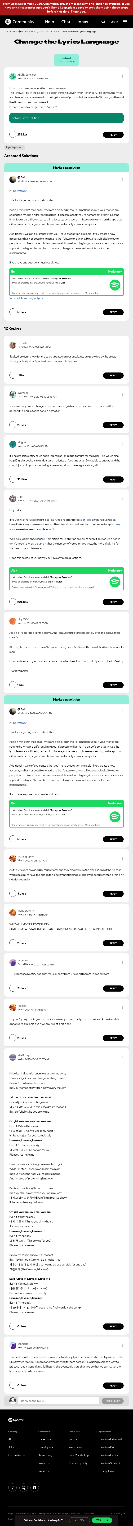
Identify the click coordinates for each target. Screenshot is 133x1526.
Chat (65, 22)
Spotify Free (106, 1471)
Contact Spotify (78, 1463)
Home (24, 31)
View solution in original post (26, 298)
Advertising (45, 1455)
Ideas (83, 22)
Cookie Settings (60, 1513)
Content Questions (49, 31)
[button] (122, 76)
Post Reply (112, 1401)
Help (49, 22)
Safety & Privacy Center (26, 1513)
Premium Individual (110, 1439)
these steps (120, 7)
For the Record (17, 1455)
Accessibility (88, 1513)
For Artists (44, 1439)
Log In (114, 22)
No (82, 1520)
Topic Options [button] (13, 147)
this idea (94, 243)
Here (116, 524)
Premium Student (109, 1463)
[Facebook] (34, 1488)
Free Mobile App (79, 1455)
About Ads (76, 1513)
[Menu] (125, 21)
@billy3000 (19, 191)
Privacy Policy (44, 1513)
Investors (44, 1463)
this (43, 539)
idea (89, 520)
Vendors (43, 1471)
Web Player (76, 1447)
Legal (10, 1513)
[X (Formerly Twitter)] (23, 1488)
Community (23, 22)
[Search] (103, 22)
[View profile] (12, 76)
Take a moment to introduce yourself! (72, 587)
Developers (45, 1447)
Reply (113, 135)
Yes (98, 1520)
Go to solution (68, 61)
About (12, 1439)
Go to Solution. (30, 118)
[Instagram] (12, 1488)
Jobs (11, 1447)
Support (74, 1439)
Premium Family (108, 1455)
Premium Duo (107, 1447)
